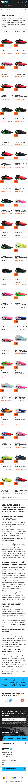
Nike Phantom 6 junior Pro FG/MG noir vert (7, 280)
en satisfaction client (5, 685)
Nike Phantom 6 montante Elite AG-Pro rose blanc (21, 444)
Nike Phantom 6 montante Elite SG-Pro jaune (21, 257)
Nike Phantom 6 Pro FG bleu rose (21, 327)
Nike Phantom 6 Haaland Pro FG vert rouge (20, 304)
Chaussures (12, 9)
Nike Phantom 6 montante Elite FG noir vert (7, 257)
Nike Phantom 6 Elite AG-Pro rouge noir (20, 51)
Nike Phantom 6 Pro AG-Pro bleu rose (20, 420)
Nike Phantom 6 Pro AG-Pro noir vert (20, 119)
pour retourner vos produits (22, 685)
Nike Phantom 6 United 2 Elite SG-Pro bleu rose (7, 397)
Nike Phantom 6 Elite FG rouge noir (6, 51)
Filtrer (16, 31)
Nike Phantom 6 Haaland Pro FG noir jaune (6, 421)
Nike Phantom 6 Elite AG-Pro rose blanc (6, 350)
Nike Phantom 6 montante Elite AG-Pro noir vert (21, 281)
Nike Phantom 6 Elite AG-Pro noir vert (6, 141)
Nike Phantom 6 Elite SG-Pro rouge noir (6, 187)
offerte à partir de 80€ (14, 685)
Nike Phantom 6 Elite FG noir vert (6, 119)
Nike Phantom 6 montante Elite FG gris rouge (21, 490)
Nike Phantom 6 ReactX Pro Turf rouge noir (21, 96)
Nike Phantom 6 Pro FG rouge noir (7, 96)
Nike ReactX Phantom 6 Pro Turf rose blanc (20, 211)
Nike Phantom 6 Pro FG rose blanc (7, 73)
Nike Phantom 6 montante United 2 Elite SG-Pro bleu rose (21, 350)
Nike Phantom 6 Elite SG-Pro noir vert (6, 211)
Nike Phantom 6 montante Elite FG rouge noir (6, 164)
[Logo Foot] (7, 2)
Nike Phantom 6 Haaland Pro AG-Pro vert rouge (6, 374)
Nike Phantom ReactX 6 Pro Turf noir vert (20, 141)
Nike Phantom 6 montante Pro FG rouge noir (19, 188)
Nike (17, 9)
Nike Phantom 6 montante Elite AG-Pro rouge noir (21, 234)
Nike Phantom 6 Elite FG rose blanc (6, 304)
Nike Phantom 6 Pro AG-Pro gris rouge (6, 444)
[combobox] (16, 6)
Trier (23, 31)
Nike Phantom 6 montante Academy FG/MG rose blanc (20, 397)
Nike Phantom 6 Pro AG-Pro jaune (6, 467)
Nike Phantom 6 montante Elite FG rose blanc (20, 374)
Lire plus (4, 26)
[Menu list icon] (2, 6)
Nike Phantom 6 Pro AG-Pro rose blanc (6, 327)
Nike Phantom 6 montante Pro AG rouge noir (5, 234)
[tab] (14, 21)
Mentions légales (7, 752)
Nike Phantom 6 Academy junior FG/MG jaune (5, 490)
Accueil (6, 9)
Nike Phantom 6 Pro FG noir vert (21, 164)
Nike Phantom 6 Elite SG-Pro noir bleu (20, 467)
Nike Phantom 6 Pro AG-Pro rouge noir (20, 73)
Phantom (21, 9)
